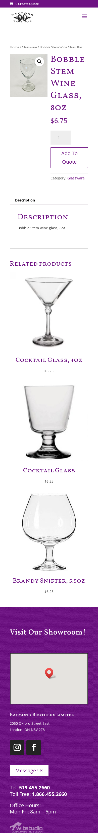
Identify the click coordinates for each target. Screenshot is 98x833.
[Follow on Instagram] (17, 747)
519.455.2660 (34, 787)
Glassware (29, 47)
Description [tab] (25, 200)
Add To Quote (69, 157)
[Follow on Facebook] (33, 747)
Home (14, 47)
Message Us (29, 770)
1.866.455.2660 (49, 794)
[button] (39, 61)
